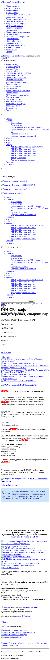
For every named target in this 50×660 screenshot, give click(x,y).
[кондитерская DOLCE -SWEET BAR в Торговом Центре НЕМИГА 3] (25, 379)
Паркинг (9, 162)
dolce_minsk (6, 353)
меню (6, 169)
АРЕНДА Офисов (18, 158)
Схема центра (16, 125)
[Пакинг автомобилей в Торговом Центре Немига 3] (11, 193)
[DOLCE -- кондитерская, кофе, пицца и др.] (19, 363)
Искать (31, 301)
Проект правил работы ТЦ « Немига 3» (27, 127)
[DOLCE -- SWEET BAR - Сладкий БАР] (18, 381)
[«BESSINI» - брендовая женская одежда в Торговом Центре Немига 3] (17, 565)
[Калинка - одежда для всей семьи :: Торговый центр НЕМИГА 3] (15, 557)
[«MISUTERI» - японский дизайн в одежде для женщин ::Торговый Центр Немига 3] (24, 550)
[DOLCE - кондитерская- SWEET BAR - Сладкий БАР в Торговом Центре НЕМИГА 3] (25, 368)
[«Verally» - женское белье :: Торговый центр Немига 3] (11, 555)
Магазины (10, 138)
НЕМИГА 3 (6, 58)
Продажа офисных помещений (23, 136)
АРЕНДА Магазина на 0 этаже (23, 155)
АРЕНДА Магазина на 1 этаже (23, 153)
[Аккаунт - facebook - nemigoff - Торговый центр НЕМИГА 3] (14, 189)
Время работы (16, 123)
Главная (9, 119)
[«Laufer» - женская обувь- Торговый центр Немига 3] (11, 542)
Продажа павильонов (19, 134)
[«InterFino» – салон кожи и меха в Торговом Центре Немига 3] (14, 546)
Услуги (9, 140)
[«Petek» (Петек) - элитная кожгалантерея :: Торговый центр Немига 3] (18, 548)
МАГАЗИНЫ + (10, 60)
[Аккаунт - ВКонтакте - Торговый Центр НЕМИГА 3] (18, 185)
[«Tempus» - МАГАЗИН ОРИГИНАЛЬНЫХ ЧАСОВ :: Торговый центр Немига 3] (22, 552)
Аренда (9, 145)
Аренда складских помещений (23, 160)
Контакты (10, 164)
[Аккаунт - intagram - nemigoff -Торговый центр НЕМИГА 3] (14, 181)
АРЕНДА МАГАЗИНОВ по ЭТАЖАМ (27, 147)
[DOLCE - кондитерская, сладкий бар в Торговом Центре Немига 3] (25, 361)
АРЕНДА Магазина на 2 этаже (23, 151)
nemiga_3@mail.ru (22, 616)
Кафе (8, 142)
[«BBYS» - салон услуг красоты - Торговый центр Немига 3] (34, 542)
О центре (9, 121)
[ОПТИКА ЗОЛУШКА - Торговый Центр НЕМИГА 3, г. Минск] (10, 568)
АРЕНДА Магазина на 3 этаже (23, 149)
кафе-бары (5, 357)
